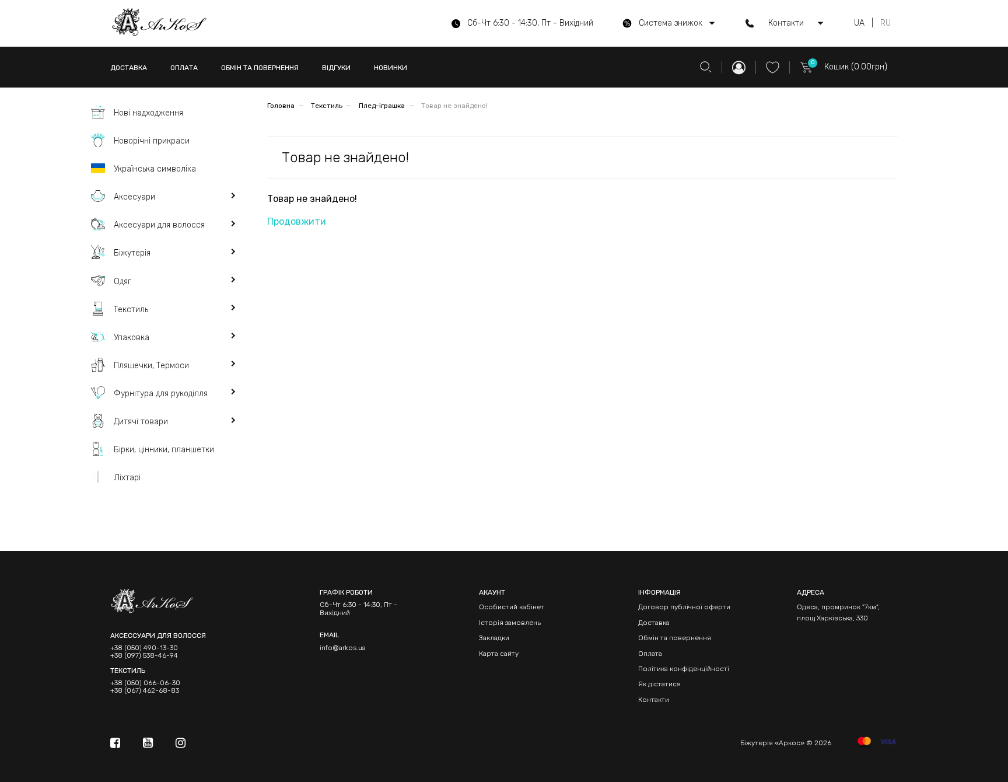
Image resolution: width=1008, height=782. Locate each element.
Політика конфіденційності (683, 669)
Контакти (653, 700)
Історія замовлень (510, 623)
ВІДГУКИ (336, 68)
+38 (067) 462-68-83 (144, 690)
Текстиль (326, 106)
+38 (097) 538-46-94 (144, 655)
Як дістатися (659, 684)
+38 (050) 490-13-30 (144, 648)
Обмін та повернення (674, 638)
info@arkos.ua (343, 648)
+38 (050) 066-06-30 (145, 683)
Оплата (650, 654)
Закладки (494, 638)
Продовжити (296, 221)
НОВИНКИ (390, 68)
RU (885, 23)
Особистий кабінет (511, 607)
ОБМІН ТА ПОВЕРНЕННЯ (260, 68)
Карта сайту (499, 654)
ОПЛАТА (184, 68)
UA (859, 23)
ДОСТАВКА (128, 68)
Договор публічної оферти (684, 607)
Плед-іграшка (382, 106)
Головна (281, 106)
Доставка (654, 623)
